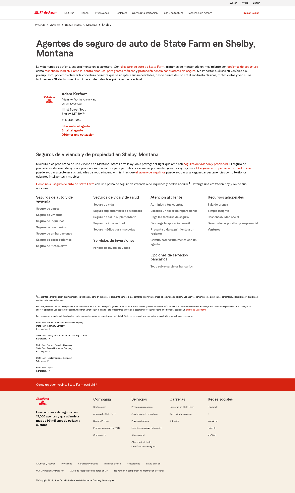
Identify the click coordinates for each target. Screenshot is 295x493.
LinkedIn (212, 428)
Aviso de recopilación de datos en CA (89, 470)
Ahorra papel (138, 435)
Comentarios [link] (99, 435)
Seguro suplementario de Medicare (117, 210)
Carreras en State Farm (182, 407)
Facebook (213, 407)
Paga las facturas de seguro (170, 217)
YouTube (212, 435)
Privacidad (66, 463)
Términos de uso (112, 463)
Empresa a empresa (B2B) (106, 428)
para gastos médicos (121, 71)
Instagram (213, 421)
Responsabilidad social (223, 217)
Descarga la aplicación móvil (170, 223)
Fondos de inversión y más (111, 247)
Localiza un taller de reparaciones (174, 210)
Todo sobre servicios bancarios (172, 266)
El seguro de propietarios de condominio (223, 168)
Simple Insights (218, 210)
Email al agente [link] (72, 130)
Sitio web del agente (76, 126)
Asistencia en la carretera (144, 414)
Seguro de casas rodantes (53, 239)
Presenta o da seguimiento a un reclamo (172, 231)
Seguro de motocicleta (51, 246)
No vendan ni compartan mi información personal (139, 470)
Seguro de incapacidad (109, 223)
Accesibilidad (133, 463)
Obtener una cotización (78, 134)
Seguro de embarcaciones (54, 233)
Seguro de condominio (51, 227)
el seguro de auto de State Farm (142, 66)
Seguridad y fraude (88, 463)
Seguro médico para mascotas (114, 229)
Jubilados (174, 421)
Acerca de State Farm (104, 414)
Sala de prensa (218, 204)
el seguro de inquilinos (150, 172)
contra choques (94, 71)
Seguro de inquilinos (50, 221)
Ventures (214, 229)
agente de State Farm (196, 310)
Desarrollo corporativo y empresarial (233, 223)
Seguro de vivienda (49, 214)
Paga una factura (140, 421)
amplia (77, 71)
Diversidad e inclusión (180, 414)
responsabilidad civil (58, 71)
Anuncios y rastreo (45, 463)
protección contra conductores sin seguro (166, 71)
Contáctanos (99, 407)
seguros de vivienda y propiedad (206, 164)
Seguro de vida (103, 204)
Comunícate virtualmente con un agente (174, 242)
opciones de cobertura (242, 66)
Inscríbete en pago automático (146, 428)
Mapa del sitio (153, 463)
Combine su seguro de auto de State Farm (65, 184)
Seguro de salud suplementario (114, 217)
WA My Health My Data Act (50, 470)
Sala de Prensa (101, 421)
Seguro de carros (47, 208)
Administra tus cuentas (167, 204)
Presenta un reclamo (142, 407)
